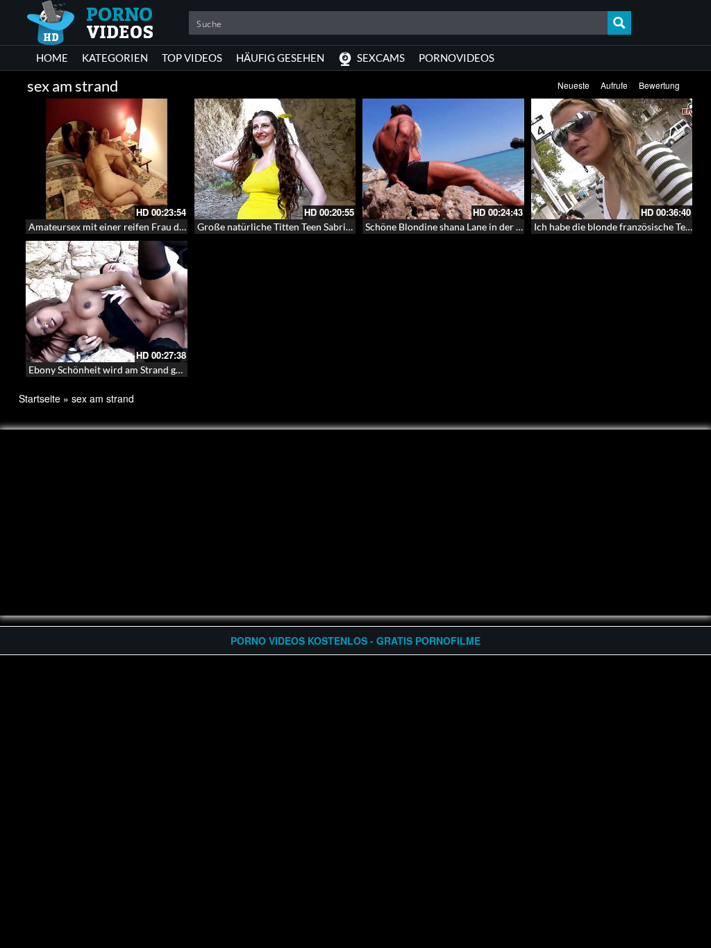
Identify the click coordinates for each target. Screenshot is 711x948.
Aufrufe (614, 85)
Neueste (573, 85)
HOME (52, 57)
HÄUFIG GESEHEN (280, 57)
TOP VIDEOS (192, 57)
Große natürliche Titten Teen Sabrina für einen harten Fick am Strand (345, 226)
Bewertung (659, 85)
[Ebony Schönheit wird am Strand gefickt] (106, 301)
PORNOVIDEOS (456, 57)
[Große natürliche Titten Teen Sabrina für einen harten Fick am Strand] (275, 159)
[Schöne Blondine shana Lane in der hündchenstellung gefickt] (443, 159)
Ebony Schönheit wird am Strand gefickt (113, 369)
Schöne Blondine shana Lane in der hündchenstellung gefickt (494, 226)
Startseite (39, 398)
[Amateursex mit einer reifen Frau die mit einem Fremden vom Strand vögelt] (106, 159)
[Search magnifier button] (619, 23)
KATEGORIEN (115, 57)
